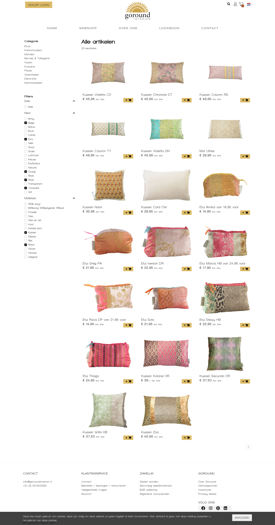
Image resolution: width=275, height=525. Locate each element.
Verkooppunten (207, 485)
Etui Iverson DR (152, 263)
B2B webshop (148, 489)
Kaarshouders (33, 50)
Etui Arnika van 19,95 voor (219, 207)
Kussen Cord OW (154, 207)
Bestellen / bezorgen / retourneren (103, 485)
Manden (29, 54)
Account (86, 494)
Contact (86, 481)
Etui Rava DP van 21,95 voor (104, 319)
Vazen (28, 62)
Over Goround (207, 481)
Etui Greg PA (92, 263)
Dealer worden (149, 481)
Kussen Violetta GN (155, 151)
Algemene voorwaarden (154, 494)
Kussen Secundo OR (215, 376)
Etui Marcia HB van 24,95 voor (223, 263)
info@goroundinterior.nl (37, 481)
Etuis (27, 46)
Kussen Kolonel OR (155, 376)
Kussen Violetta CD (97, 94)
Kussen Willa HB (95, 432)
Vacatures (204, 489)
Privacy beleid (207, 494)
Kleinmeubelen (33, 82)
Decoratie (30, 78)
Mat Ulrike (207, 151)
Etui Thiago (91, 376)
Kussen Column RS (214, 94)
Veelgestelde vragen (94, 489)
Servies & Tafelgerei (37, 58)
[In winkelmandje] (128, 100)
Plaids (28, 70)
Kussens (29, 66)
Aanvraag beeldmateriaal (156, 485)
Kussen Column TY (97, 151)
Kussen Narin (92, 207)
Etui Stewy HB (210, 319)
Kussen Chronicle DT (156, 94)
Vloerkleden (31, 74)
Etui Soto (147, 319)
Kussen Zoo (150, 432)
